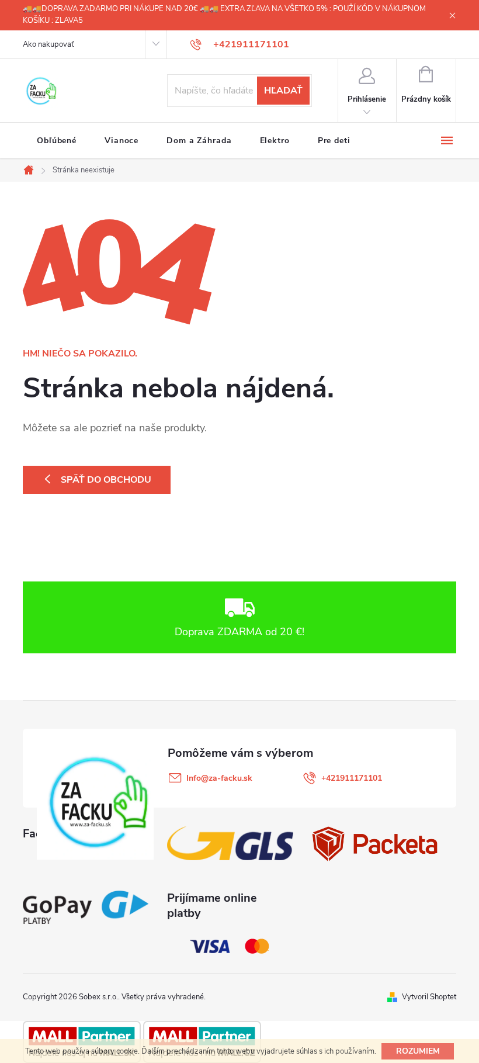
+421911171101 (351, 778)
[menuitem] (57, 141)
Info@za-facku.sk (219, 778)
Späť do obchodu (106, 479)
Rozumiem (418, 1051)
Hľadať (283, 90)
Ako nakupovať (48, 44)
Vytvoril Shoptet (429, 997)
